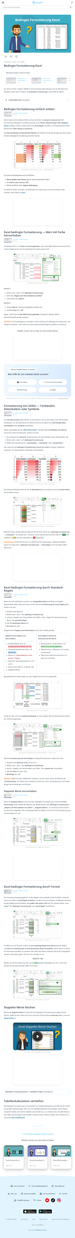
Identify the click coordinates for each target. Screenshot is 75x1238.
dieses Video (9, 1018)
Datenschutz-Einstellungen (60, 1219)
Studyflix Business (23, 1200)
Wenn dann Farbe (30, 430)
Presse (39, 1200)
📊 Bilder (53, 390)
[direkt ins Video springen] (37, 154)
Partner (64, 1194)
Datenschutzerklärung (63, 398)
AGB (33, 1219)
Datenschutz (43, 1219)
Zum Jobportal (59, 1186)
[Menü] (72, 2)
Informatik (7, 62)
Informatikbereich (18, 1117)
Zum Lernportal (19, 1186)
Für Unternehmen (49, 1194)
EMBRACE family (41, 1230)
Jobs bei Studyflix (30, 1194)
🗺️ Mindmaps (22, 390)
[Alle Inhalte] (3, 2)
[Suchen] (70, 7)
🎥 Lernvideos (22, 382)
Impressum (24, 1219)
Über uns (14, 1194)
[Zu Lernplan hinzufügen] (6, 56)
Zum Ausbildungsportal (39, 1186)
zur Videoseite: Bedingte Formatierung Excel (39, 1134)
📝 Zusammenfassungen (53, 382)
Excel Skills (21, 62)
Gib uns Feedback (37, 1225)
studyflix (39, 2)
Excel (14, 62)
